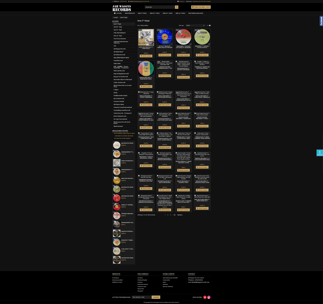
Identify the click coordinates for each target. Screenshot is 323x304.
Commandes (166, 280)
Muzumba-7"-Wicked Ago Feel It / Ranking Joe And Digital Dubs (183, 47)
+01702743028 (123, 1)
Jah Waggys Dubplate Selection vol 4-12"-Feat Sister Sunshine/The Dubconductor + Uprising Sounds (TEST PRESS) (127, 143)
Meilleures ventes (117, 282)
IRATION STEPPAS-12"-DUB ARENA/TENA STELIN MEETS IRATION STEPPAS (127, 231)
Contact (191, 274)
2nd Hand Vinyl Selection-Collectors (121, 42)
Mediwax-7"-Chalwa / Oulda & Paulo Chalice (202, 47)
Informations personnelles (170, 278)
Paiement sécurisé (143, 284)
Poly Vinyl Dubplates (120, 33)
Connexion (195, 1)
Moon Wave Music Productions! (123, 79)
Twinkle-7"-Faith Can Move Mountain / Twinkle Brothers (202, 68)
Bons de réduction (168, 286)
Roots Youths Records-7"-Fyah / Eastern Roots (202, 118)
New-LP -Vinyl (180, 13)
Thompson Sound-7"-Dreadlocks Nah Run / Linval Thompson (146, 202)
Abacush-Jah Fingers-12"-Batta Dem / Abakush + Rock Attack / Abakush (127, 178)
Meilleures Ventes (120, 131)
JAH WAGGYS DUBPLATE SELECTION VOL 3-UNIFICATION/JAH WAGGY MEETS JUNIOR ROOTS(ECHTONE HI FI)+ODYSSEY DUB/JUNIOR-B (127, 187)
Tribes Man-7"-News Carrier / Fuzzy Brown (202, 137)
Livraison (140, 278)
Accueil (115, 21)
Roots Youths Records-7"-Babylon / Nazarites (183, 118)
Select (195, 26)
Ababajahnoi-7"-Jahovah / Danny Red (127, 152)
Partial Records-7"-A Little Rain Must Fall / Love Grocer (202, 160)
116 (174, 215)
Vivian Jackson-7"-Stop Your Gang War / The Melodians (164, 120)
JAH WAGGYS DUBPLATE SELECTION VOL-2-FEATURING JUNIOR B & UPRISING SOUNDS (127, 196)
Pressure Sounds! (119, 101)
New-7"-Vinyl (142, 13)
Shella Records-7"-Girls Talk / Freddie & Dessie (202, 97)
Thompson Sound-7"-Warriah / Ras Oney (146, 180)
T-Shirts (116, 89)
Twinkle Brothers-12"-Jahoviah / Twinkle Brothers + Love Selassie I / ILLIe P (127, 213)
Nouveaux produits (117, 280)
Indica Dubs (117, 63)
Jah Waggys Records (120, 49)
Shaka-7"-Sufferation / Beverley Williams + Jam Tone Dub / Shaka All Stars (127, 204)
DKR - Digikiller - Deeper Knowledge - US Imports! (121, 67)
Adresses (165, 284)
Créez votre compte (205, 1)
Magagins (140, 291)
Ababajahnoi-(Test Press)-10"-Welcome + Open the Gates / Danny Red (127, 222)
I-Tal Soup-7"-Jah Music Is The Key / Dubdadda (127, 249)
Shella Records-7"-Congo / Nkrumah (146, 96)
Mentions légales (142, 280)
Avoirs (164, 282)
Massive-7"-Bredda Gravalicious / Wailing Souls (127, 240)
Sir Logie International (120, 119)
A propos (140, 282)
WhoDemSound (118, 126)
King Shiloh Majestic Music (121, 57)
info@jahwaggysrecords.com (141, 1)
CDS (115, 46)
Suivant (180, 215)
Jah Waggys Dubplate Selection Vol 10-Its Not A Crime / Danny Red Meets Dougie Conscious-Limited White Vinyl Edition (127, 258)
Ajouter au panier (146, 56)
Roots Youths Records (120, 116)
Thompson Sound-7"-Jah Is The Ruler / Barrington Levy (165, 182)
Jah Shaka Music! (118, 52)
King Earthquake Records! (121, 73)
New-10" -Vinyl (155, 13)
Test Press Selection (195, 13)
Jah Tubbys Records (119, 54)
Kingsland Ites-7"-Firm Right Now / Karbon (146, 79)
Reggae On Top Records (121, 76)
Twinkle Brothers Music (120, 95)
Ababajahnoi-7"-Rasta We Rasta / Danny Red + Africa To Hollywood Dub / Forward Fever (127, 169)
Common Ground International (123, 107)
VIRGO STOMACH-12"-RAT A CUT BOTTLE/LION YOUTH (127, 160)
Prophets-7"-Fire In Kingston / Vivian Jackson (146, 158)
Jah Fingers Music (119, 104)
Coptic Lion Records (119, 82)
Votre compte (168, 274)
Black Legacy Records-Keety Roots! (122, 122)
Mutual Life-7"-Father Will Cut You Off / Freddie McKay (183, 202)
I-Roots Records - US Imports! (122, 113)
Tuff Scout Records (119, 70)
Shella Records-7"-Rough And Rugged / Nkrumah (165, 97)
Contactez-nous (142, 286)
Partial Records (118, 60)
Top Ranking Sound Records (122, 110)
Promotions (115, 278)
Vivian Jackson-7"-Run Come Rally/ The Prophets (146, 138)
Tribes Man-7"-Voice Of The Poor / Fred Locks (183, 138)
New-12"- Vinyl (168, 13)
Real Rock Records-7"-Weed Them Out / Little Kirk (202, 201)
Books (115, 92)
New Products (130, 13)
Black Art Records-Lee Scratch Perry (122, 86)
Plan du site (141, 288)
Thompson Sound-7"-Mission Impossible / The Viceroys (165, 160)
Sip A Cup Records (119, 98)
